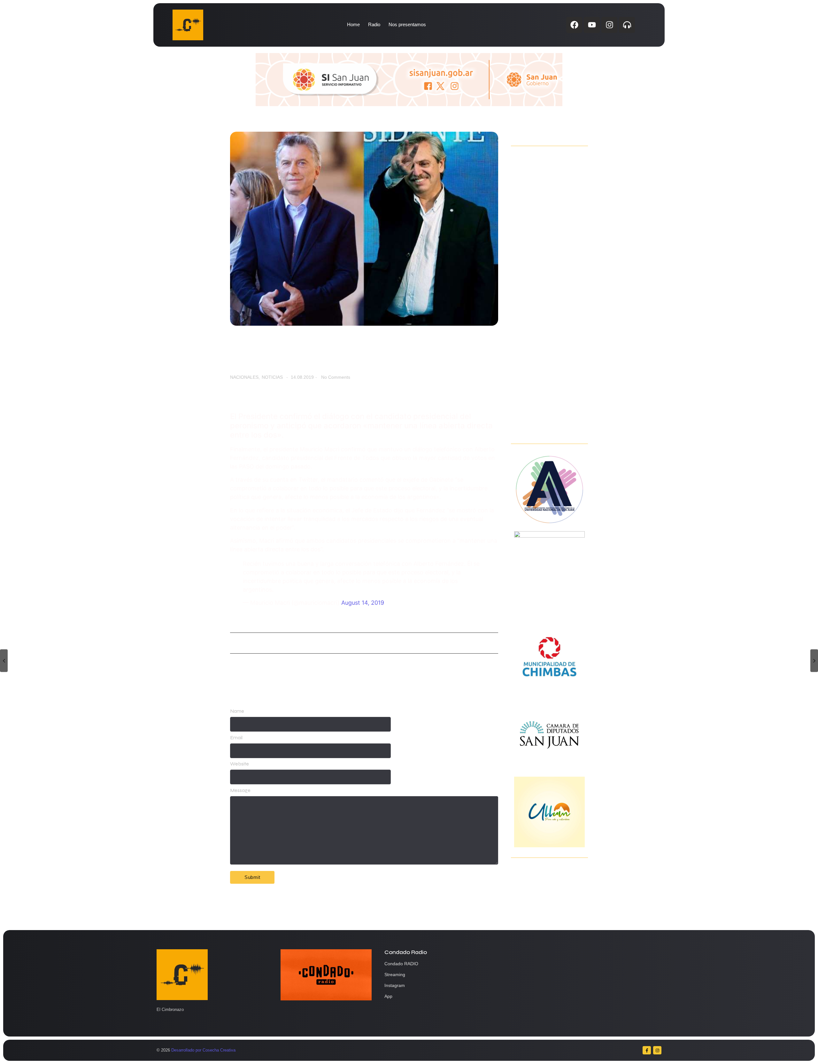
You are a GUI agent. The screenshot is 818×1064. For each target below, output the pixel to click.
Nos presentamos (407, 24)
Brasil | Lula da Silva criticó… (546, 337)
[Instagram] (609, 25)
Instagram (394, 985)
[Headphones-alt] (627, 25)
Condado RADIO (401, 963)
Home (353, 24)
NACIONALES (245, 377)
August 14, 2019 (362, 602)
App (388, 996)
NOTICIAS (272, 377)
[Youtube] (592, 25)
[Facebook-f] (647, 1050)
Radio (374, 24)
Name (237, 711)
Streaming (394, 974)
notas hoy (239, 642)
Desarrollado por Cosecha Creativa (203, 1050)
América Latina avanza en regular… (544, 239)
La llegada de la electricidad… (549, 378)
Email (236, 737)
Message (240, 790)
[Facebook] (574, 25)
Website (239, 763)
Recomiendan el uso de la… (545, 426)
